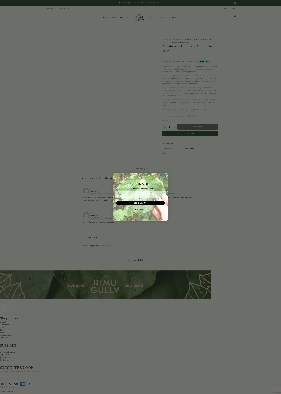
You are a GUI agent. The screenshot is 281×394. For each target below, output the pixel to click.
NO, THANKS (140, 209)
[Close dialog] (165, 175)
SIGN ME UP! (140, 203)
